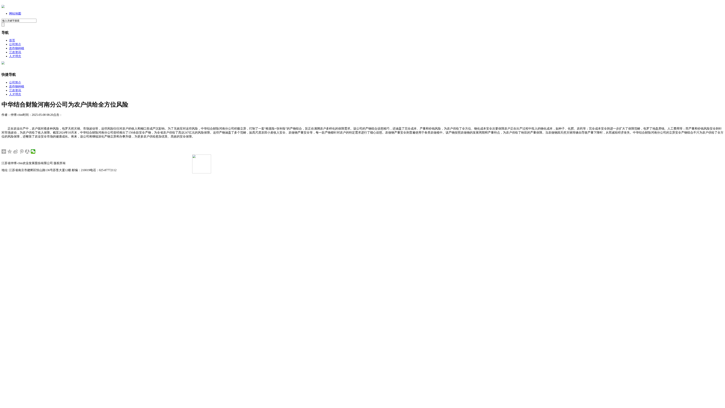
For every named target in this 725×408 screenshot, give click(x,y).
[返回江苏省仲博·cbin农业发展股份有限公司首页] (3, 6)
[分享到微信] (33, 151)
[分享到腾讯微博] (21, 151)
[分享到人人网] (27, 151)
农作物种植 (16, 48)
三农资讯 (15, 52)
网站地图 (15, 13)
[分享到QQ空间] (9, 151)
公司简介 (15, 44)
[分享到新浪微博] (15, 151)
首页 (12, 40)
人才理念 (15, 56)
